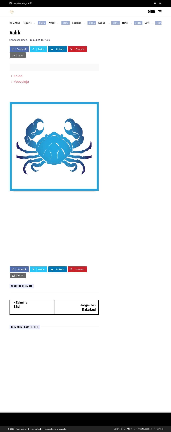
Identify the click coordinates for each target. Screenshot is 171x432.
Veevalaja (21, 82)
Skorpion (75, 23)
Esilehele (118, 429)
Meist (129, 429)
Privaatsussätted (144, 429)
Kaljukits (25, 23)
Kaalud (100, 23)
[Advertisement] (54, 238)
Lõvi (145, 23)
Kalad (18, 76)
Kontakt (159, 429)
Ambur (50, 23)
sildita (40, 23)
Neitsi (123, 23)
